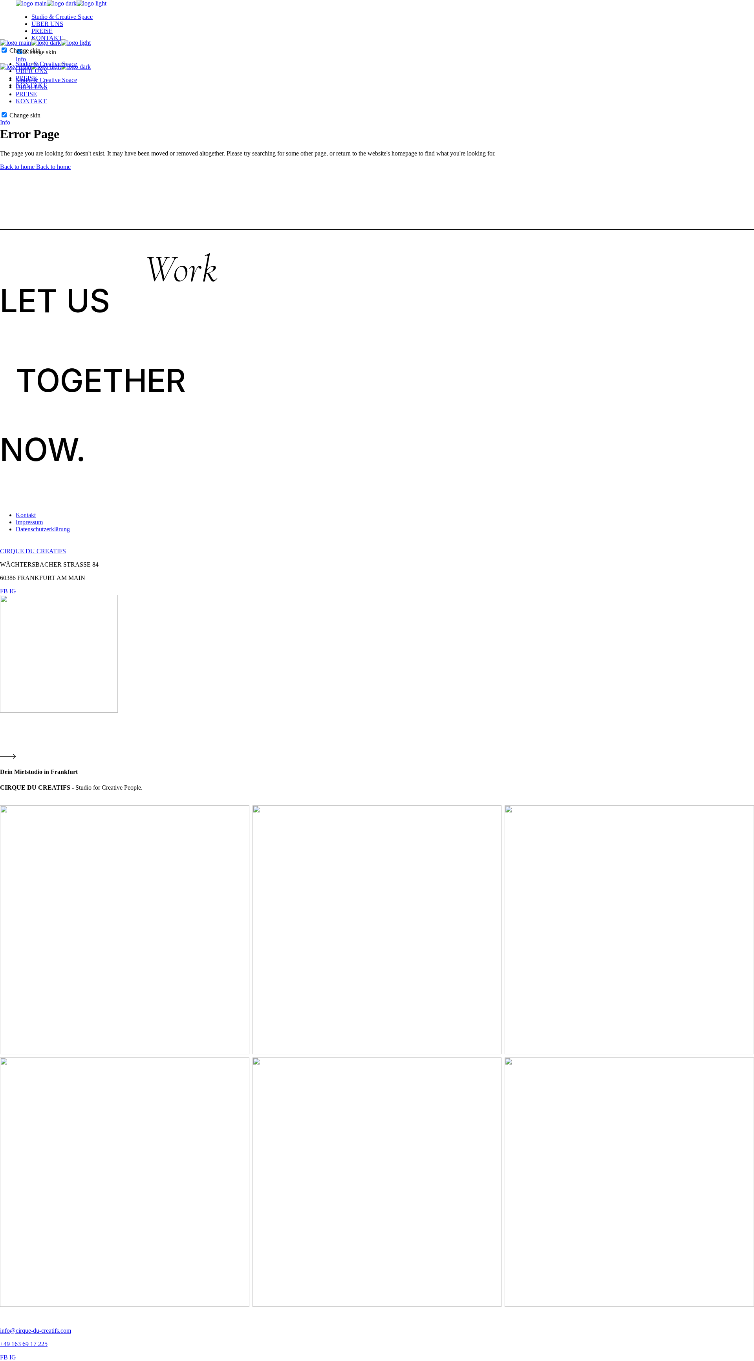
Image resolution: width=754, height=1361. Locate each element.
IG (12, 591)
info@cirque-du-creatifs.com (35, 1330)
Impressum (29, 522)
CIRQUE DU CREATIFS (33, 551)
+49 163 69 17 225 (24, 1344)
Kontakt (26, 515)
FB (4, 591)
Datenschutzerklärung (43, 529)
